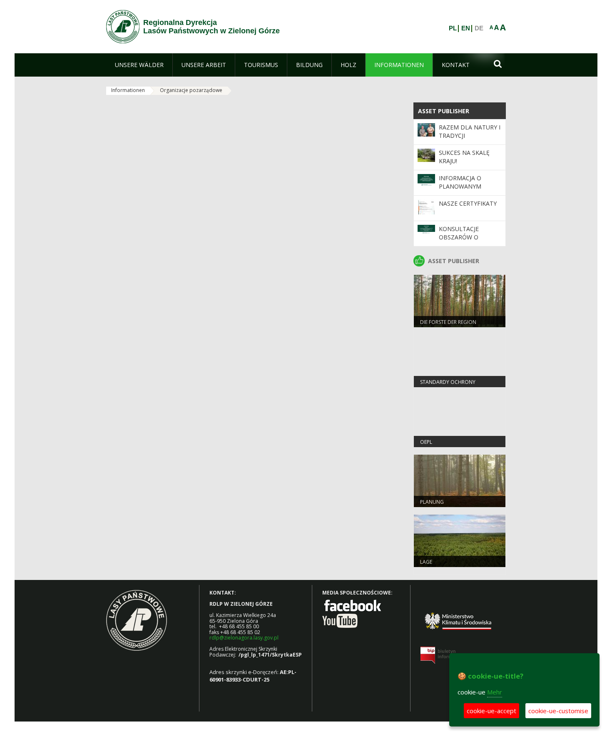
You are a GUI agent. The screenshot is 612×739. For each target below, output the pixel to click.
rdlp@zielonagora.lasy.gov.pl (244, 637)
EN (465, 28)
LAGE (426, 561)
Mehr (494, 692)
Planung (432, 501)
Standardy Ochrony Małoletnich (447, 385)
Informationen (128, 90)
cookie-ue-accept (491, 711)
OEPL (426, 441)
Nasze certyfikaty (468, 203)
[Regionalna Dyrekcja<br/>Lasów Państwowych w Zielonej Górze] (122, 26)
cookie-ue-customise (558, 711)
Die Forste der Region (448, 322)
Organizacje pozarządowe (191, 90)
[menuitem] (139, 65)
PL (453, 28)
